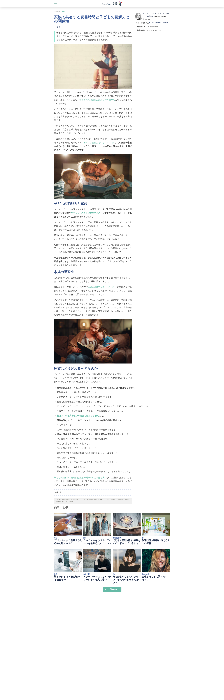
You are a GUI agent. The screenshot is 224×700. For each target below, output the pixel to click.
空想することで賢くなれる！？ (155, 578)
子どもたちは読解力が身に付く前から (97, 99)
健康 (55, 574)
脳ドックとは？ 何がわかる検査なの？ (67, 578)
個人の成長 (145, 574)
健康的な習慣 (117, 538)
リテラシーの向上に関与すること (86, 213)
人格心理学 (86, 574)
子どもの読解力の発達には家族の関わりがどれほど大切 (80, 477)
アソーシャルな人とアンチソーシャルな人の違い (97, 578)
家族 (63, 11)
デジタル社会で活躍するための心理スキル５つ (68, 542)
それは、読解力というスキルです (99, 142)
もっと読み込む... (112, 589)
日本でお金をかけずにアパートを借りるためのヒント (97, 542)
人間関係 (57, 11)
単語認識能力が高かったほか (101, 287)
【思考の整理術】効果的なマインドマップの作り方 (127, 542)
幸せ (143, 538)
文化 (55, 538)
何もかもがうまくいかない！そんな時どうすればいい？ (127, 579)
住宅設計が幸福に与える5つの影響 (155, 542)
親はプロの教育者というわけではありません (78, 415)
